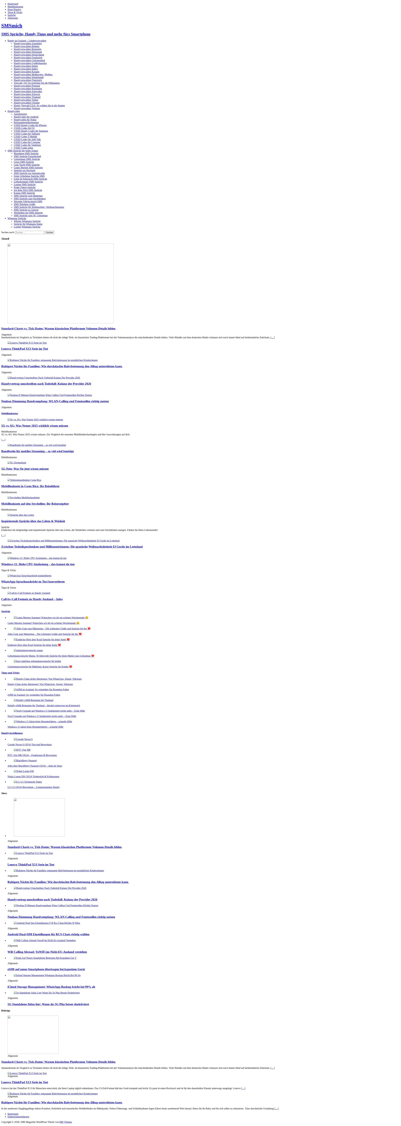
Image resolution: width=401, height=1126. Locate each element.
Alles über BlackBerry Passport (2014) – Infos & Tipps (35, 766)
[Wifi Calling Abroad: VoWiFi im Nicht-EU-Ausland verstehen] (45, 940)
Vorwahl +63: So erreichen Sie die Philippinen (37, 83)
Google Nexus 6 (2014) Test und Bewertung (30, 744)
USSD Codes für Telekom (27, 133)
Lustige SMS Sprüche (25, 184)
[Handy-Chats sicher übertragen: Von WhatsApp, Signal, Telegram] (48, 679)
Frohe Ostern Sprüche (25, 187)
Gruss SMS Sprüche (24, 162)
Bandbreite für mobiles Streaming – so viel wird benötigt (37, 451)
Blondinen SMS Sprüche (26, 153)
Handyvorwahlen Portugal (27, 85)
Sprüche (12, 15)
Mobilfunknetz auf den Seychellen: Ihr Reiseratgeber (35, 503)
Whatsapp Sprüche (17, 218)
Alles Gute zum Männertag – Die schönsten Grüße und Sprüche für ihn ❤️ (45, 634)
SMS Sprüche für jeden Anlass (23, 150)
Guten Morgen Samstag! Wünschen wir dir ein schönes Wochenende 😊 (43, 623)
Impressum (13, 1114)
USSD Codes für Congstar (27, 142)
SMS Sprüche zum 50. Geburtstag (31, 215)
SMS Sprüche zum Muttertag (28, 195)
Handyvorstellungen (12, 733)
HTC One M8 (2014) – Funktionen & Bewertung (32, 755)
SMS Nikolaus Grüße (24, 204)
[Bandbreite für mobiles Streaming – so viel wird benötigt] (37, 445)
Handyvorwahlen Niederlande (29, 77)
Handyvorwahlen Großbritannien (30, 63)
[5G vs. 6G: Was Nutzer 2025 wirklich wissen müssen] (35, 419)
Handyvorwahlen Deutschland (29, 54)
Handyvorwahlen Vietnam (27, 108)
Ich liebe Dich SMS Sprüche (28, 190)
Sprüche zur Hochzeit (24, 170)
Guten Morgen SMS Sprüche (28, 167)
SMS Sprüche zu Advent (26, 210)
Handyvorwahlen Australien (28, 43)
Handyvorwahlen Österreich (28, 80)
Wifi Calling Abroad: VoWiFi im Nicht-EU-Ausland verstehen (47, 951)
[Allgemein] (33, 1053)
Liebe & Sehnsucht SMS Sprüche (30, 179)
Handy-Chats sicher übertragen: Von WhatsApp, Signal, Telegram (40, 684)
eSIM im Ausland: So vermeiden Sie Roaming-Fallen (34, 695)
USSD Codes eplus (23, 148)
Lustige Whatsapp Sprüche (27, 226)
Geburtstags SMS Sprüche (27, 159)
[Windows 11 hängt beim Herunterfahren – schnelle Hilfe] (43, 721)
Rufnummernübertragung (26, 122)
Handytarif (13, 4)
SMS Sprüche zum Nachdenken (30, 198)
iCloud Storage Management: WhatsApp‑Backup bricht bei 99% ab (51, 986)
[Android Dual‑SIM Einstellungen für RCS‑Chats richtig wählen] (47, 923)
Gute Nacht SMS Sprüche (27, 164)
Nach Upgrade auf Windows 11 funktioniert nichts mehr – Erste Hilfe (42, 716)
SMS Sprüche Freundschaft (27, 156)
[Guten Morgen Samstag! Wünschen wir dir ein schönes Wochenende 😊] (51, 617)
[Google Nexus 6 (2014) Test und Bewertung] (23, 739)
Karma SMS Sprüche (24, 193)
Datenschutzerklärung (18, 1116)
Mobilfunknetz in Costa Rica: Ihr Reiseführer (30, 486)
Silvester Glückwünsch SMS (28, 201)
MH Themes (65, 1122)
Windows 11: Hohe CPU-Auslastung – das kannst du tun (38, 564)
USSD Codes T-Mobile (25, 136)
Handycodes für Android (26, 116)
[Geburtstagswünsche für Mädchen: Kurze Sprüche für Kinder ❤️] (37, 661)
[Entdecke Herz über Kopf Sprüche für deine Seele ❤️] (42, 639)
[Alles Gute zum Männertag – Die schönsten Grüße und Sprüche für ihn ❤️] (52, 628)
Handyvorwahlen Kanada (26, 71)
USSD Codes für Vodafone (27, 145)
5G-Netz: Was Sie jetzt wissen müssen (25, 468)
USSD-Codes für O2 (24, 128)
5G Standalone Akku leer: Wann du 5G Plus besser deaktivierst (48, 1004)
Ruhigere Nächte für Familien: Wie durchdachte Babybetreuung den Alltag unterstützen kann (62, 366)
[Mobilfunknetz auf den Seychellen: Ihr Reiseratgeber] (24, 497)
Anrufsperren (20, 114)
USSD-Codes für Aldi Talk (27, 139)
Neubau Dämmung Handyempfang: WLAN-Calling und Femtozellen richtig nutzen (55, 401)
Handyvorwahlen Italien (26, 69)
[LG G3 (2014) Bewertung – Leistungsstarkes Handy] (28, 781)
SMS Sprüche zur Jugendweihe (29, 173)
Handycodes (14, 111)
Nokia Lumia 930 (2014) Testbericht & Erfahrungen (33, 776)
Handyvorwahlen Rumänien (28, 88)
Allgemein (13, 18)
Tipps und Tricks (10, 672)
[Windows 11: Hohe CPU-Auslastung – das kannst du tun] (37, 558)
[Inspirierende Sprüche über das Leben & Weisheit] (21, 515)
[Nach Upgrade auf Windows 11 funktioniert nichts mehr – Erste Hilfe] (49, 711)
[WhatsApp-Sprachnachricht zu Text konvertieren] (29, 575)
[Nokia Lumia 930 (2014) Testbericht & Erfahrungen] (24, 771)
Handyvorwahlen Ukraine (27, 102)
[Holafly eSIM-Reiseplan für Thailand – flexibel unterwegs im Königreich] (33, 700)
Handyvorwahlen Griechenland (29, 60)
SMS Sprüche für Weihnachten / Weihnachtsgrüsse (39, 207)
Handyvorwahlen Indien (26, 66)
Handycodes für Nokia (25, 119)
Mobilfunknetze (15, 6)
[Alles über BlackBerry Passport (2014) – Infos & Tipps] (25, 760)
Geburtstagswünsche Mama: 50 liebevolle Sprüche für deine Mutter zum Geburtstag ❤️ (51, 656)
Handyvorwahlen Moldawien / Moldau (33, 74)
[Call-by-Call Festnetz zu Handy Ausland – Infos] (29, 593)
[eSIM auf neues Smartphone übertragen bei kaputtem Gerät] (45, 958)
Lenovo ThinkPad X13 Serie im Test (24, 348)
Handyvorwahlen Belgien (26, 46)
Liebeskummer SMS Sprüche (28, 181)
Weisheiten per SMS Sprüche (28, 212)
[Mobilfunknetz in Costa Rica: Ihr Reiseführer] (24, 480)
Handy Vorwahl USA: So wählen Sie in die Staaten (39, 105)
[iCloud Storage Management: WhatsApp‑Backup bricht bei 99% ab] (47, 975)
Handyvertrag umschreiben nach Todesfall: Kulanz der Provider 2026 (46, 383)
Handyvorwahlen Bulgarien (27, 49)
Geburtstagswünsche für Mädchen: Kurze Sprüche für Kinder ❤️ (40, 666)
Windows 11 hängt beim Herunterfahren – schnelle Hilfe (35, 726)
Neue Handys (14, 9)
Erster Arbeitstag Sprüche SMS (29, 176)
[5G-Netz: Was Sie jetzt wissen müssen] (17, 462)
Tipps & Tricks (15, 12)
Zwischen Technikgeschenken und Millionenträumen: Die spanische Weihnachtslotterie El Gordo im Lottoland (72, 546)
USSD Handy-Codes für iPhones (30, 125)
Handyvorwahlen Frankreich (28, 57)
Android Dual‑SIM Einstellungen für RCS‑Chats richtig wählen (48, 934)
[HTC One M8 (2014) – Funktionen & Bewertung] (22, 750)
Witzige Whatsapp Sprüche (27, 221)
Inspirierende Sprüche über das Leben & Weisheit (33, 521)
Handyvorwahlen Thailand (27, 97)
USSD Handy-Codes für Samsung (31, 131)
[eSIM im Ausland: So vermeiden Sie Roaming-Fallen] (41, 689)
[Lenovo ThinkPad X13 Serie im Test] (27, 342)
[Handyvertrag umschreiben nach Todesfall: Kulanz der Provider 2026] (44, 377)
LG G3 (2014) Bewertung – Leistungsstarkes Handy (34, 787)
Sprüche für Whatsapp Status (28, 224)
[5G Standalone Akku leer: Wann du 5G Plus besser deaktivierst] (47, 992)
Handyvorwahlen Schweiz (27, 94)
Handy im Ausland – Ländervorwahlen (27, 40)
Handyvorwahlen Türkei (26, 100)
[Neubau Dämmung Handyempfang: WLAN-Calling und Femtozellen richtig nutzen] (50, 395)
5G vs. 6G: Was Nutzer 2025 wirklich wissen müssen (34, 425)
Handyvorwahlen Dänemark (28, 52)
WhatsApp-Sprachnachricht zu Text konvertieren (33, 581)
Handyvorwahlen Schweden (28, 91)
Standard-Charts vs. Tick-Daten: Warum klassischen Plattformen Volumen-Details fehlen (58, 328)
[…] (273, 337)
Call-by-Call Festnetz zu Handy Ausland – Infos (32, 599)
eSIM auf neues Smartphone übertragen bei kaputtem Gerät (46, 969)
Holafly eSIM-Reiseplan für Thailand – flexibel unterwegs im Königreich (44, 705)
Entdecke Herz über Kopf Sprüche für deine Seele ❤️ (34, 645)
